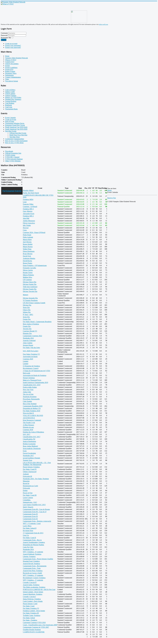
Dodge (25, 490)
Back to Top (111, 198)
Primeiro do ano (28, 427)
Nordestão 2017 (28, 455)
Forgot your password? (13, 47)
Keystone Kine (28, 530)
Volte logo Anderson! (30, 287)
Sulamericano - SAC (30, 502)
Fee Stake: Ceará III (29, 495)
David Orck (27, 256)
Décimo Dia (27, 305)
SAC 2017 (26, 434)
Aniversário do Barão (30, 356)
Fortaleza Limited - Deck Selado (34, 611)
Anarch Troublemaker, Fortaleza (34, 542)
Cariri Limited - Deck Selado (33, 601)
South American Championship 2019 (35, 382)
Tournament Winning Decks (14, 123)
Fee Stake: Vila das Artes (31, 347)
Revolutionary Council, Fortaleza (34, 578)
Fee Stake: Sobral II (29, 528)
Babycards (26, 373)
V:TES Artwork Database (14, 159)
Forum (7, 66)
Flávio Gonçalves (29, 223)
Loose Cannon (28, 497)
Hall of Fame (9, 121)
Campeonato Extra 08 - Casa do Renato (36, 509)
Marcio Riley (27, 239)
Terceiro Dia (27, 329)
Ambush (26, 474)
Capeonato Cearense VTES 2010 (34, 622)
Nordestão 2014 (28, 549)
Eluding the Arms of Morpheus (33, 432)
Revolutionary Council (30, 368)
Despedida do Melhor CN (32, 408)
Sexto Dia (26, 317)
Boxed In (26, 483)
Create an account (11, 43)
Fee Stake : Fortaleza (30, 620)
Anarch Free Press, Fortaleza (32, 571)
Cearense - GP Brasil (30, 206)
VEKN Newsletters (11, 64)
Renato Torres (27, 272)
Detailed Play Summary (13, 99)
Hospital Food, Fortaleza (31, 561)
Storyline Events (10, 131)
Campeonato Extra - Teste (32, 568)
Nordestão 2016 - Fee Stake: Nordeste (36, 479)
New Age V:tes (28, 389)
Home (7, 56)
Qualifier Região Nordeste (32, 629)
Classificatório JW (29, 439)
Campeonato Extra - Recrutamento (34, 566)
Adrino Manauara (29, 221)
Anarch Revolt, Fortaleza (31, 563)
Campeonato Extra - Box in (32, 540)
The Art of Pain (28, 394)
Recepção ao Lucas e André (32, 573)
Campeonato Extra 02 (30, 519)
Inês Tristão (27, 225)
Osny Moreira (27, 211)
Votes (7, 79)
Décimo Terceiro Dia (30, 291)
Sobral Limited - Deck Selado (33, 592)
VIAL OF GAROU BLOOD (33, 415)
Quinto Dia (27, 319)
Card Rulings (9, 103)
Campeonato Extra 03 (30, 516)
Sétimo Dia (27, 312)
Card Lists (8, 107)
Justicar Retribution (29, 441)
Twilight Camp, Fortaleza (31, 615)
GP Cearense (27, 280)
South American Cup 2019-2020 (16, 129)
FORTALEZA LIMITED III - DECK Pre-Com (39, 589)
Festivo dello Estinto (30, 387)
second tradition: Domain (31, 458)
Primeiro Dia (27, 333)
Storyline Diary (14, 137)
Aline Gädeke (27, 343)
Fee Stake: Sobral (29, 618)
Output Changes (10, 95)
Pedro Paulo (27, 235)
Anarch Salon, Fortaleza (31, 585)
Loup (25, 202)
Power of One (27, 493)
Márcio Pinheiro (28, 275)
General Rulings (10, 101)
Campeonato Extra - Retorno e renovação (37, 521)
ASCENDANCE (29, 418)
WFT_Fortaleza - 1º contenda (33, 580)
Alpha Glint (27, 392)
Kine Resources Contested (32, 420)
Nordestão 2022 (28, 338)
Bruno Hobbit (27, 244)
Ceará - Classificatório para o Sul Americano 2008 (40, 625)
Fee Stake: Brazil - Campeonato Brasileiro (37, 322)
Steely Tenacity (28, 507)
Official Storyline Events (17, 133)
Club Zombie (27, 401)
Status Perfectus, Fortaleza (32, 599)
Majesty (25, 295)
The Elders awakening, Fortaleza (34, 587)
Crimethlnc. (27, 500)
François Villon (28, 204)
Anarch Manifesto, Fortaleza (32, 594)
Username (4, 33)
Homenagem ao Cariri (30, 486)
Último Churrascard (29, 472)
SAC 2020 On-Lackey (30, 351)
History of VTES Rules (13, 97)
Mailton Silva (27, 277)
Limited (25, 361)
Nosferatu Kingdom (29, 397)
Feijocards (26, 488)
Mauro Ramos (28, 247)
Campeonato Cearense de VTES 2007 (36, 627)
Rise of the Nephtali (29, 404)
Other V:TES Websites (13, 161)
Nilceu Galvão (28, 270)
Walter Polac (27, 249)
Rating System (10, 71)
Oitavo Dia (26, 310)
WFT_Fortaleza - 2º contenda (33, 575)
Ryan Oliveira (27, 254)
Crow (25, 230)
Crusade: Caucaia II (29, 582)
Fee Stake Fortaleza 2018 (31, 411)
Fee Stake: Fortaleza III (31, 613)
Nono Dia (26, 307)
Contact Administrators (13, 77)
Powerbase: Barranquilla (31, 399)
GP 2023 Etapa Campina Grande (34, 303)
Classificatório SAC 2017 (31, 437)
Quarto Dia (27, 326)
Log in (3, 40)
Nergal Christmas (29, 378)
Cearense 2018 (28, 430)
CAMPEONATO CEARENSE (33, 632)
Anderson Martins (29, 258)
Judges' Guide (10, 92)
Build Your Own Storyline (18, 135)
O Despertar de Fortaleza (31, 366)
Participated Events (11, 190)
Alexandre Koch (28, 214)
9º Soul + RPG (28, 314)
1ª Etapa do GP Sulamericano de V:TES (36, 371)
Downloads (9, 151)
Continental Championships (14, 139)
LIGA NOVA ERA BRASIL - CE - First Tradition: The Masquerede (37, 463)
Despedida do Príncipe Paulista (33, 545)
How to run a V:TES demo (14, 143)
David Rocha (27, 261)
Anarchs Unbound (29, 340)
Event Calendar (10, 118)
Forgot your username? (13, 45)
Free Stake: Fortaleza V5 (31, 354)
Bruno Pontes (27, 263)
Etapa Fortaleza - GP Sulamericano (35, 265)
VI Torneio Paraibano (30, 300)
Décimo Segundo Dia (30, 298)
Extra (25, 451)
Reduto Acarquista (29, 444)
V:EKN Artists (10, 155)
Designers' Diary (11, 73)
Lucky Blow (27, 526)
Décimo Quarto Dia (29, 289)
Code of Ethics (10, 90)
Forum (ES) (9, 69)
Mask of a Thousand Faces (32, 380)
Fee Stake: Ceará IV (30, 469)
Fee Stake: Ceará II (29, 538)
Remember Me (6, 38)
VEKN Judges (10, 94)
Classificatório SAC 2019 (31, 385)
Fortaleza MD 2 (28, 216)
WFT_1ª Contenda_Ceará (32, 523)
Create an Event (10, 119)
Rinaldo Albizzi (28, 190)
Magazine (26, 481)
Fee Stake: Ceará (28, 606)
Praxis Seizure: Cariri (30, 604)
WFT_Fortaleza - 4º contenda (33, 552)
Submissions (9, 75)
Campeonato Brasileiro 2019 (32, 406)
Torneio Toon (27, 460)
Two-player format (11, 81)
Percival (25, 228)
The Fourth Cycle (29, 422)
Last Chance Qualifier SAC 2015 (34, 505)
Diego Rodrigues (29, 251)
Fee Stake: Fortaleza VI (31, 608)
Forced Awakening (29, 453)
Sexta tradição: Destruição (32, 448)
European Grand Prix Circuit (15, 125)
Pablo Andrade (28, 237)
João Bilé (26, 218)
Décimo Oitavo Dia (29, 282)
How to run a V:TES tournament (16, 141)
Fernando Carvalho (29, 268)
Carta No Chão (28, 547)
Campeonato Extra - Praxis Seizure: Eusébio (38, 559)
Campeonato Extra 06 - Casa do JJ (34, 512)
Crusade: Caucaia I (29, 596)
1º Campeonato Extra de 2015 (33, 533)
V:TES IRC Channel (12, 157)
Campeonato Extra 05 (30, 514)
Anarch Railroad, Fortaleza (32, 554)
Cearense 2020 (28, 359)
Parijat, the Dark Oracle (31, 193)
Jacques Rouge (28, 345)
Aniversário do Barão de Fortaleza (34, 375)
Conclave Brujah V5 (30, 331)
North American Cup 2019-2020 (16, 127)
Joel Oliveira (27, 242)
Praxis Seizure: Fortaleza (31, 467)
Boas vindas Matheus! (30, 446)
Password (4, 35)
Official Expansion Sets (13, 153)
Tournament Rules (11, 109)
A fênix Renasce (28, 425)
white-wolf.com (103, 24)
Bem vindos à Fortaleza (31, 324)
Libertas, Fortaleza (29, 556)
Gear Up (26, 535)
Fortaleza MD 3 (28, 209)
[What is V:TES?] (7, 4)
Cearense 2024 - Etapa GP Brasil (34, 232)
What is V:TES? (10, 60)
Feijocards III (27, 476)
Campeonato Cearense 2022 (32, 336)
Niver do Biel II (28, 413)
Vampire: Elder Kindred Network (16, 58)
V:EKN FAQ (9, 62)
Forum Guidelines (11, 67)
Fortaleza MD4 (28, 199)
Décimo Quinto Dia (29, 284)
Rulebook (8, 105)
